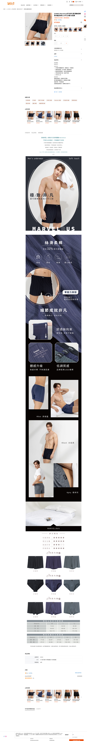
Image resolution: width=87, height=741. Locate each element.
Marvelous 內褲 (58, 100)
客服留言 (51, 738)
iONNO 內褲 (49, 100)
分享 (57, 91)
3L (67, 36)
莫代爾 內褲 (74, 100)
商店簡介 (32, 738)
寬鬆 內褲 (34, 103)
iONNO (55, 56)
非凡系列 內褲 (66, 100)
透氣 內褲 (28, 103)
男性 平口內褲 (41, 100)
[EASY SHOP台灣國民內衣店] (10, 3)
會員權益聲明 (51, 740)
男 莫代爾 (28, 100)
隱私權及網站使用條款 (34, 740)
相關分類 (27, 97)
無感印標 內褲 (42, 103)
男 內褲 (34, 100)
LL (63, 36)
